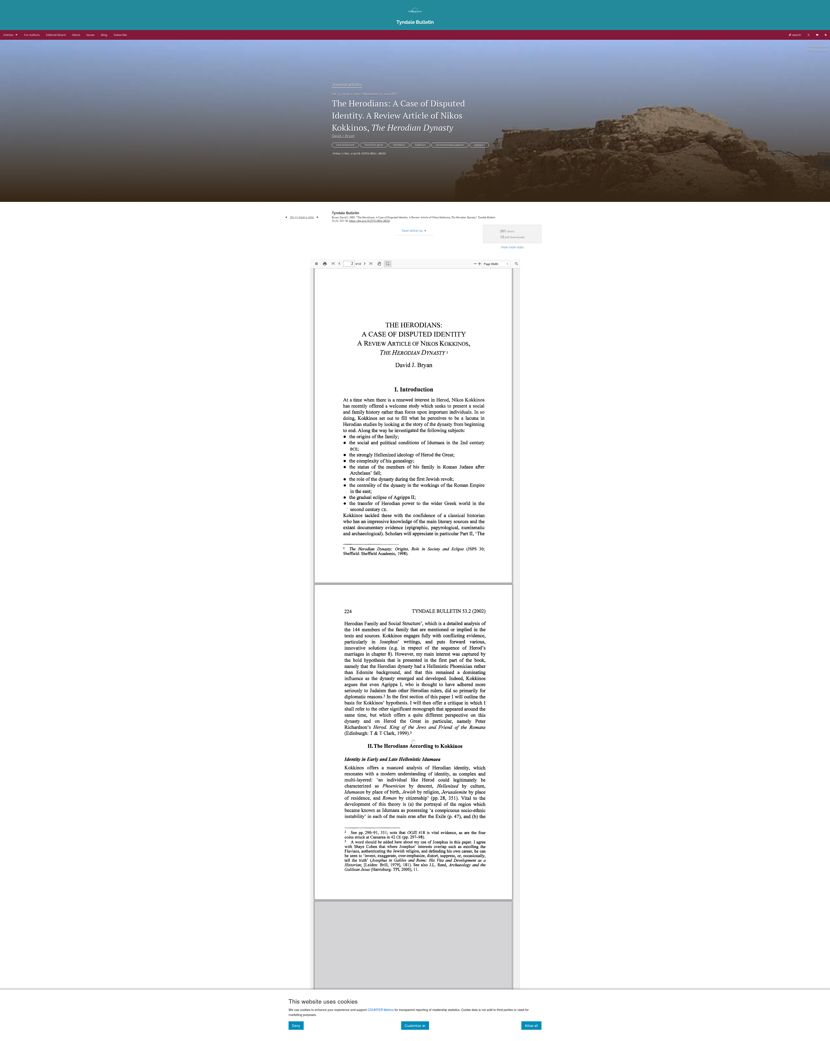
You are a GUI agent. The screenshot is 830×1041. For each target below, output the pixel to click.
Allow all (533, 1025)
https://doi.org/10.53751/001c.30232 (359, 153)
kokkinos (420, 145)
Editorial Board (55, 35)
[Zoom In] (479, 263)
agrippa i (479, 145)
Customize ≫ (417, 1025)
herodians (399, 145)
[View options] (316, 263)
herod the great (374, 145)
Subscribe (120, 35)
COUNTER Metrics (381, 1009)
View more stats (512, 247)
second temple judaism (450, 145)
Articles (8, 35)
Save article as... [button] (414, 230)
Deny (298, 1025)
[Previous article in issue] (286, 217)
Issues (90, 35)
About (76, 35)
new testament (345, 145)
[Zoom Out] (475, 263)
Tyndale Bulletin (345, 213)
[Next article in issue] (318, 217)
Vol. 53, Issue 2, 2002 (346, 94)
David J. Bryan (343, 136)
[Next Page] (364, 263)
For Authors (32, 35)
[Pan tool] (379, 263)
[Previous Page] (339, 263)
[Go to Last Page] (370, 263)
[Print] (325, 263)
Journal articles (347, 84)
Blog (104, 35)
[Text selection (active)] (388, 263)
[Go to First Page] (333, 263)
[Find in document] (516, 263)
